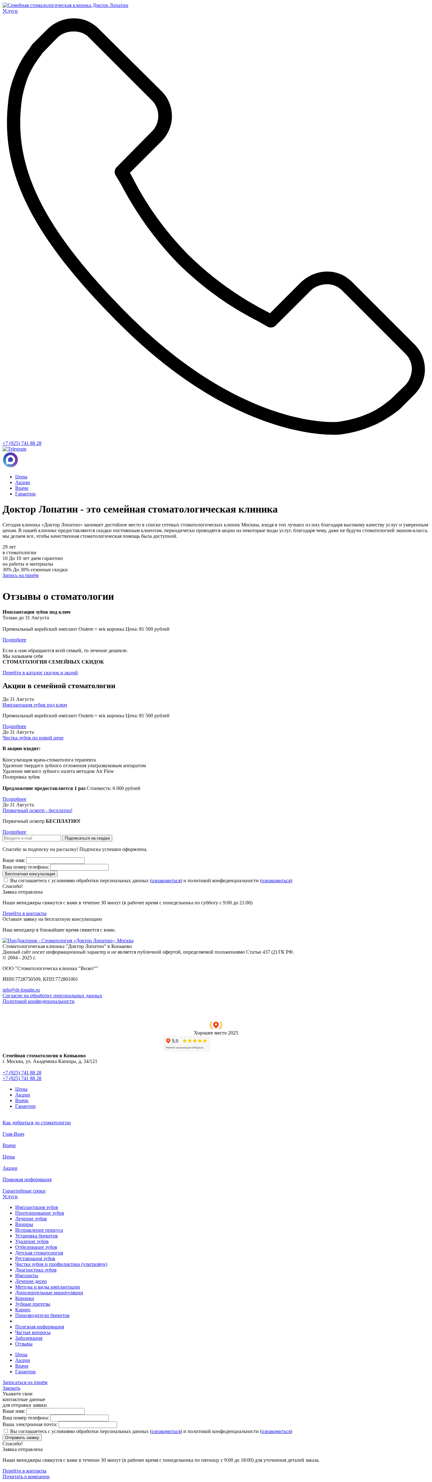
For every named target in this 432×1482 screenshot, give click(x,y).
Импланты (26, 1275)
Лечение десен (31, 1281)
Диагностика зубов (36, 1269)
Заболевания (28, 1338)
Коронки (24, 1298)
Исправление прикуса (39, 1230)
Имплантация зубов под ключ (35, 705)
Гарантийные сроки (24, 1190)
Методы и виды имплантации (47, 1287)
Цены (21, 476)
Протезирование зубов (39, 1213)
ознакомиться (166, 880)
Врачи (21, 488)
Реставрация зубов (35, 1258)
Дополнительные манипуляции (49, 1292)
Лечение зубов (31, 1218)
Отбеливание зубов (36, 1247)
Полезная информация (39, 1326)
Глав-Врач (13, 1134)
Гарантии (25, 493)
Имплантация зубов (36, 1207)
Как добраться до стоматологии (37, 1122)
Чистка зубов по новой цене (33, 737)
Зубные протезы (32, 1304)
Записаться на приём (25, 1382)
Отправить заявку (22, 1437)
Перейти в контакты (24, 913)
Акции (22, 482)
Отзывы (24, 1343)
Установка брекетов (36, 1235)
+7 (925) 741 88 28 (22, 443)
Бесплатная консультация (30, 874)
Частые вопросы (33, 1332)
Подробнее (14, 726)
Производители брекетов (42, 1315)
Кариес (23, 1309)
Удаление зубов (32, 1241)
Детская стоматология (39, 1252)
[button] (216, 1028)
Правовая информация (27, 1179)
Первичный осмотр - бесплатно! (37, 810)
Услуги (10, 1196)
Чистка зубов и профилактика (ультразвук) (61, 1264)
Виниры (24, 1224)
